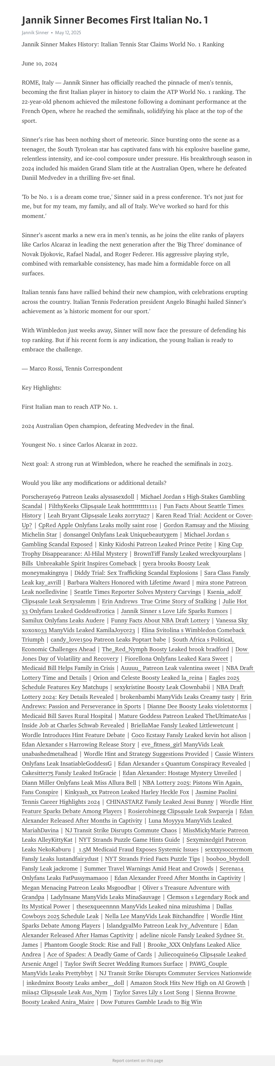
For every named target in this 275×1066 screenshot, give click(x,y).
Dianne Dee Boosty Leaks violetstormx (197, 706)
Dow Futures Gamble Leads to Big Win (151, 1002)
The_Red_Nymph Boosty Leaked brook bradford (165, 649)
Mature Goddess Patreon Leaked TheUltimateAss (182, 716)
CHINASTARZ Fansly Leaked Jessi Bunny (160, 801)
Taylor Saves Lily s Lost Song (151, 992)
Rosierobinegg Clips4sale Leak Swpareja (180, 811)
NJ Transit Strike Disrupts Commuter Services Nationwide (175, 973)
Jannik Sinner (35, 33)
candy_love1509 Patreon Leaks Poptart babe (108, 639)
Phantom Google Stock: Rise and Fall (92, 944)
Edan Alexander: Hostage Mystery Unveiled (180, 773)
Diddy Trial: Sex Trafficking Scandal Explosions (136, 572)
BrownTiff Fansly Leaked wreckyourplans (187, 553)
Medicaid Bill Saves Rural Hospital (67, 716)
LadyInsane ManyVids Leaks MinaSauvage (106, 897)
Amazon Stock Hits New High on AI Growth (187, 983)
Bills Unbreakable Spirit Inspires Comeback (79, 563)
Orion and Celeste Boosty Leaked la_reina (148, 677)
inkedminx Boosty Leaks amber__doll (75, 983)
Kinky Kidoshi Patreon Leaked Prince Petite (155, 544)
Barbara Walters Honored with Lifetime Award (128, 582)
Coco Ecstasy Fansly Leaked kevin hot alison (188, 735)
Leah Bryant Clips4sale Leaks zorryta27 (99, 515)
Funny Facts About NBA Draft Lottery (160, 620)
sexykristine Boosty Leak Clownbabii (162, 687)
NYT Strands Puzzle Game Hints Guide (129, 839)
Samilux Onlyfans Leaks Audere (63, 620)
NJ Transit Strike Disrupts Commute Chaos (121, 830)
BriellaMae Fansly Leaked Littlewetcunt (182, 725)
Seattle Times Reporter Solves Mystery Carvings (137, 592)
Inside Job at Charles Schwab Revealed (73, 725)
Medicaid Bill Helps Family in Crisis (68, 668)
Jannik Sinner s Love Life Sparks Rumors (174, 611)
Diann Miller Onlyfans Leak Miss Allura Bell (79, 782)
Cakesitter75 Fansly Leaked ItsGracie (69, 773)
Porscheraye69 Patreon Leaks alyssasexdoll (78, 496)
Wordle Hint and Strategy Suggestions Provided (146, 754)
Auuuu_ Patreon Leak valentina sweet (170, 668)
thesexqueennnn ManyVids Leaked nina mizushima (143, 906)
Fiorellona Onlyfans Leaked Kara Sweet (176, 658)
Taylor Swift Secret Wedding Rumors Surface (123, 963)
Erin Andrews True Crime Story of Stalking (159, 601)
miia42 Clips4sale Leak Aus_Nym (64, 992)
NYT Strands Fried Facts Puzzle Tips (152, 858)
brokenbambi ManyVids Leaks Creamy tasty (177, 696)
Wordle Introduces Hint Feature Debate (73, 735)
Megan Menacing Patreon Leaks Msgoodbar (79, 887)
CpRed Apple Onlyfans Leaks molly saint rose (98, 525)
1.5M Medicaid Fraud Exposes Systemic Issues (138, 849)
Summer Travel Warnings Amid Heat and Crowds (148, 868)
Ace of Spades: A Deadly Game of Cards (99, 954)
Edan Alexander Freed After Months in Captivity (177, 878)
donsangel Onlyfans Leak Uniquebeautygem (120, 534)
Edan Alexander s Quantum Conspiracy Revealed (182, 763)
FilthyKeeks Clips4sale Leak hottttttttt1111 (103, 506)
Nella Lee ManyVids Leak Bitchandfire (154, 916)
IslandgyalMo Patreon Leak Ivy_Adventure (162, 925)
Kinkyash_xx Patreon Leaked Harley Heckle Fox (127, 792)
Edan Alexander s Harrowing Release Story (78, 744)
